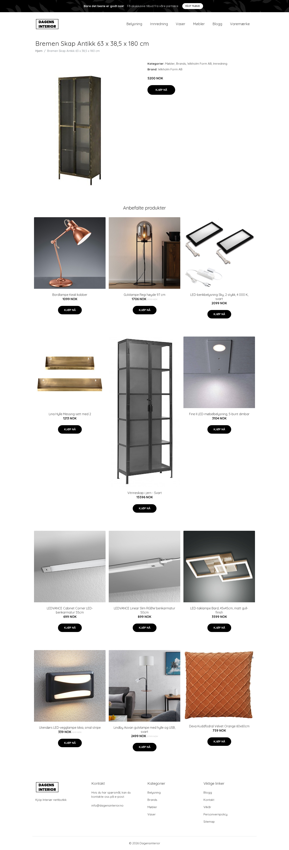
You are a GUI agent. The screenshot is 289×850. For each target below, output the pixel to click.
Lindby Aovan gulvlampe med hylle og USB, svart (144, 730)
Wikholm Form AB (199, 63)
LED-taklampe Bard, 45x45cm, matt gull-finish (219, 610)
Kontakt (208, 800)
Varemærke (240, 24)
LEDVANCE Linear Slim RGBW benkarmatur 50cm (144, 610)
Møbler (199, 24)
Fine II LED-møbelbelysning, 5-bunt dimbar (219, 414)
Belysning (134, 24)
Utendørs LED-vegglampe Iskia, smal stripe (70, 727)
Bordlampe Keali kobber (69, 295)
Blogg (217, 24)
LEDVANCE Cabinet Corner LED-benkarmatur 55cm (70, 610)
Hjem (38, 51)
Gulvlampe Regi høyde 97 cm (144, 295)
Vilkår (207, 807)
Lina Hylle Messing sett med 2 (70, 414)
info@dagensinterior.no (107, 805)
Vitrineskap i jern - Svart (144, 493)
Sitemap (209, 821)
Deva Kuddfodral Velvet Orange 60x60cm (219, 726)
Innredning (159, 24)
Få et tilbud (192, 6)
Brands (181, 63)
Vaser (180, 24)
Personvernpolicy (215, 814)
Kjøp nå (161, 90)
